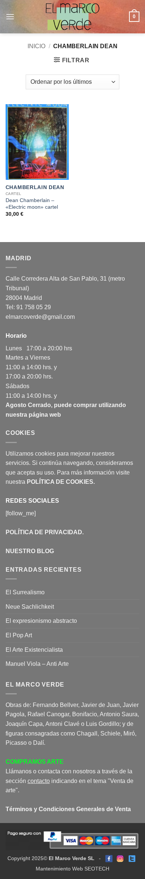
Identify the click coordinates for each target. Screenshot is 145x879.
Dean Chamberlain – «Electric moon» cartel (32, 204)
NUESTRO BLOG (30, 551)
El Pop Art (19, 635)
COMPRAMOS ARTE (35, 762)
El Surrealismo (25, 592)
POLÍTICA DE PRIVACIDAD (44, 532)
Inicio (36, 46)
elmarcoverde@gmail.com (40, 317)
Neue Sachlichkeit (30, 607)
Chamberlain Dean (35, 187)
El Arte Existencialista (34, 650)
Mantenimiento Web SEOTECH (72, 869)
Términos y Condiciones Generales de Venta (68, 809)
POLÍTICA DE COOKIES (60, 482)
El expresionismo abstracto (41, 621)
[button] (10, 16)
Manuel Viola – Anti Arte (37, 664)
